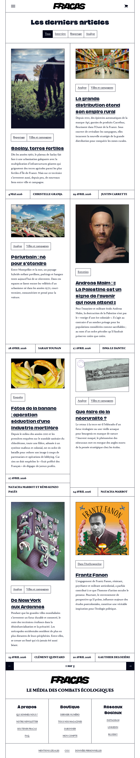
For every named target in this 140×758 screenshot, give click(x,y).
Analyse (90, 33)
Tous (48, 33)
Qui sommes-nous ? (27, 715)
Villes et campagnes (40, 137)
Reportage (76, 33)
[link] (10, 666)
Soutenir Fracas (27, 729)
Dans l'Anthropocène (90, 564)
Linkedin (113, 727)
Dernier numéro (70, 715)
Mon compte (70, 736)
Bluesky (113, 734)
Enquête (18, 397)
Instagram (113, 720)
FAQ (27, 736)
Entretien (83, 272)
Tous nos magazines (70, 722)
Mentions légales (48, 751)
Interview (60, 33)
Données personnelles (88, 751)
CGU (67, 751)
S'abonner (70, 729)
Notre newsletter (27, 722)
